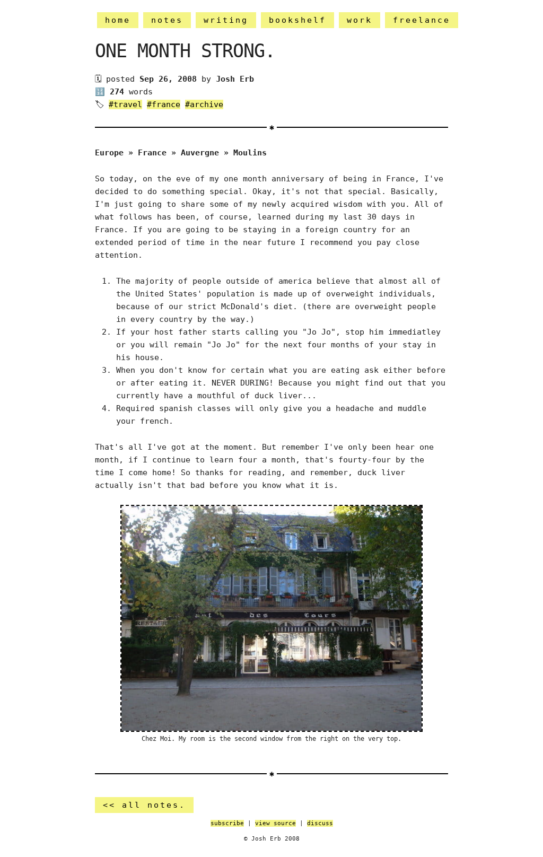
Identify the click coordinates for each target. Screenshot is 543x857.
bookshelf (297, 20)
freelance (421, 20)
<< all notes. (144, 805)
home (117, 20)
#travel (125, 104)
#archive (204, 104)
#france (163, 104)
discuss (320, 823)
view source (275, 823)
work (359, 20)
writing (226, 20)
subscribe (227, 823)
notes (167, 20)
